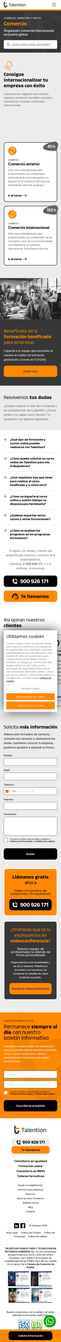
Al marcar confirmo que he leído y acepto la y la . (32, 840)
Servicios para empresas (30, 1189)
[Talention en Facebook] (22, 1225)
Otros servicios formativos (30, 1198)
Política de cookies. (45, 1094)
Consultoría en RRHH (30, 1171)
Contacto (30, 1211)
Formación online (31, 1166)
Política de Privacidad (21, 841)
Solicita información (30, 1335)
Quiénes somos (30, 1202)
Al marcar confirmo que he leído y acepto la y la (32, 1093)
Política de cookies (45, 841)
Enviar (30, 854)
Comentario (10, 814)
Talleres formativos (30, 1176)
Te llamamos (30, 1150)
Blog (30, 1207)
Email (7, 770)
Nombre (8, 755)
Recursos (30, 1194)
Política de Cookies (31, 1232)
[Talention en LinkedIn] (16, 1225)
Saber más (30, 371)
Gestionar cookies (30, 688)
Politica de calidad (37, 1236)
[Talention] (15, 5)
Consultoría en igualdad (30, 1161)
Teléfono (9, 784)
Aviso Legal (12, 1232)
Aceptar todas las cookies (30, 705)
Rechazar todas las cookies (31, 696)
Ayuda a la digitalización (30, 1185)
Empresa (8, 799)
